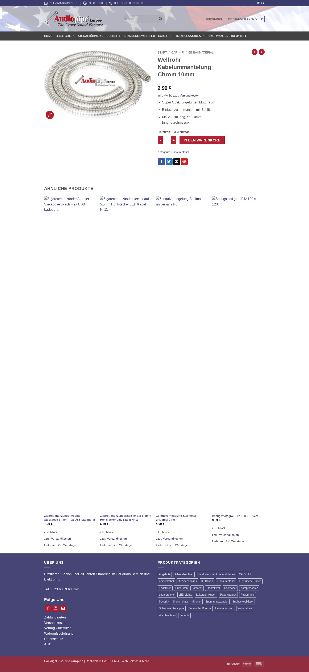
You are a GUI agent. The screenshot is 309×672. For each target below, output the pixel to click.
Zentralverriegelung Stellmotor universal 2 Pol (176, 517)
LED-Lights (64, 36)
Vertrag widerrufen (57, 628)
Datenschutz (53, 639)
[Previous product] (262, 52)
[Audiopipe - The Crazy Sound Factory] (73, 19)
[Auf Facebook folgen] (48, 608)
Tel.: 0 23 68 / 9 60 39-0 (61, 589)
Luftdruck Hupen (206, 594)
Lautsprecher (167, 594)
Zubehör (184, 615)
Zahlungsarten (55, 617)
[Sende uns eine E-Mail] (262, 3)
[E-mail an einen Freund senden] (176, 161)
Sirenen (196, 601)
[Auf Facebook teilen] (161, 161)
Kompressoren (249, 588)
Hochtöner (230, 588)
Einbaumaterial (201, 52)
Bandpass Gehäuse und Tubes (216, 574)
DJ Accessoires (188, 36)
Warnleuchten (167, 615)
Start (162, 52)
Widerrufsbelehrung (59, 633)
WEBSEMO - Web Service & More (126, 661)
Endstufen (165, 588)
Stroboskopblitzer (243, 601)
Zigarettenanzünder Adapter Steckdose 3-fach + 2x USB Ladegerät (69, 517)
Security (114, 36)
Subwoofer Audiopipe (171, 608)
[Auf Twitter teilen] (169, 161)
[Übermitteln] (160, 19)
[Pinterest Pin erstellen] (184, 161)
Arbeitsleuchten (183, 574)
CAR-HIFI (164, 36)
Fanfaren (197, 588)
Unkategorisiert (224, 608)
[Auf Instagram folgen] (259, 3)
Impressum (233, 663)
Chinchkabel (166, 581)
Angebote (164, 574)
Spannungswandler (139, 36)
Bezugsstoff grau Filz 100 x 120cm (235, 516)
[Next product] (255, 52)
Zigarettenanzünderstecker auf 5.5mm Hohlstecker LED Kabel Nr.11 (125, 517)
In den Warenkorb (202, 140)
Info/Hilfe (239, 36)
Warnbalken (245, 608)
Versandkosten (189, 95)
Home (48, 36)
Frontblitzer (213, 588)
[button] (214, 19)
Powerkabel (247, 594)
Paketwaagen (217, 36)
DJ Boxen (207, 581)
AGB (47, 644)
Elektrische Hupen (250, 581)
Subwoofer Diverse (199, 608)
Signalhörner (89, 36)
